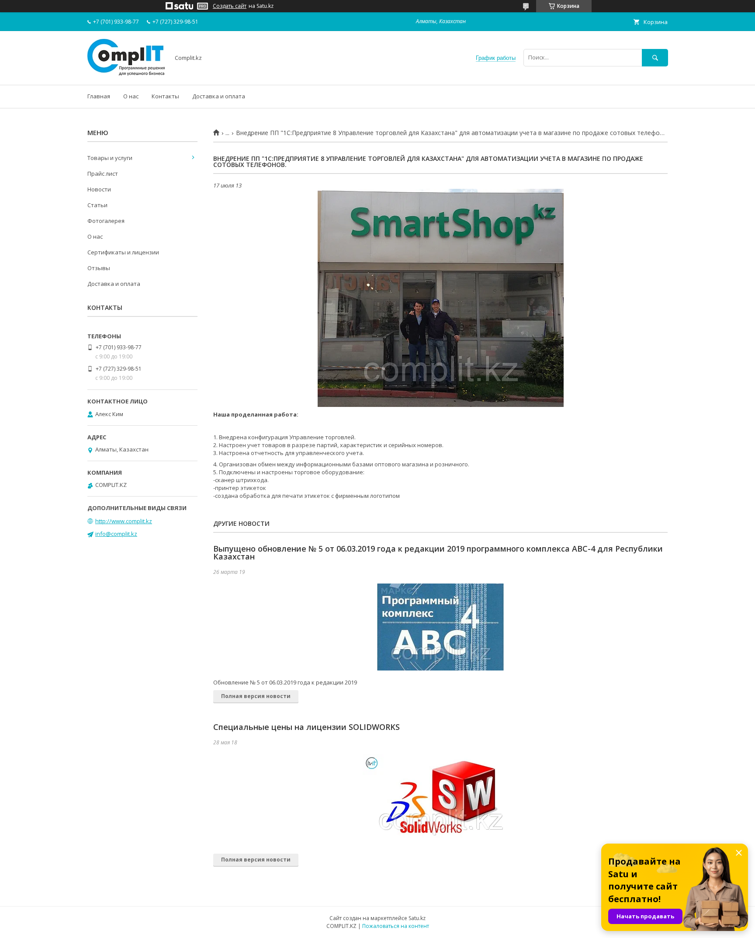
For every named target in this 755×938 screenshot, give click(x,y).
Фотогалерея (106, 221)
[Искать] (655, 57)
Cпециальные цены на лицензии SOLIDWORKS (306, 727)
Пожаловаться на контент (395, 926)
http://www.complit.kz (123, 521)
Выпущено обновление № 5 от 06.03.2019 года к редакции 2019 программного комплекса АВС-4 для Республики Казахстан (438, 552)
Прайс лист (102, 173)
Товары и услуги (109, 158)
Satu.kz (417, 918)
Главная (98, 96)
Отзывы (98, 268)
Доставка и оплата (218, 96)
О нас (131, 96)
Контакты (165, 96)
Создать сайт (229, 6)
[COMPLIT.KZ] (126, 73)
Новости (99, 189)
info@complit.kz (116, 533)
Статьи (97, 205)
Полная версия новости (256, 696)
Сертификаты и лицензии (123, 252)
